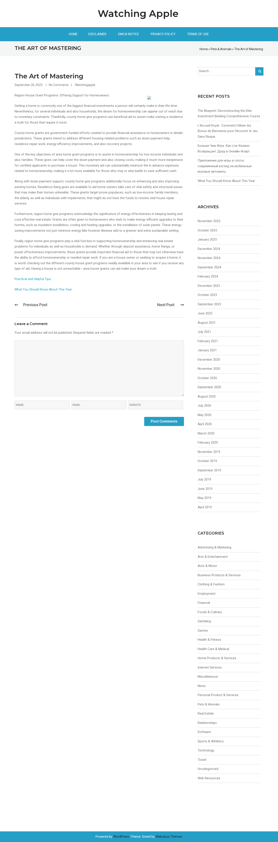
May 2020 (204, 415)
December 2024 (209, 249)
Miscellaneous (208, 677)
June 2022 (205, 313)
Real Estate (206, 713)
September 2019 (209, 470)
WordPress (121, 837)
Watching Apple (138, 13)
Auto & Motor (207, 566)
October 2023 (207, 295)
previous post (35, 304)
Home (73, 34)
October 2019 (207, 461)
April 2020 (205, 424)
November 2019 (209, 452)
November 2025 (209, 221)
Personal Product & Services (218, 695)
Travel (202, 760)
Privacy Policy (163, 34)
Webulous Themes (169, 837)
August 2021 (207, 323)
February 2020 (208, 442)
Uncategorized (208, 769)
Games (203, 630)
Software (204, 732)
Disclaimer (97, 34)
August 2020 (207, 396)
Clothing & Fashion (211, 584)
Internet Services (210, 667)
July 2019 (204, 479)
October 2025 (207, 230)
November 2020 (209, 369)
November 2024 (209, 258)
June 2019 (205, 489)
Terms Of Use (198, 34)
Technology (206, 750)
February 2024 (208, 276)
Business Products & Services (219, 575)
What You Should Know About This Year (43, 289)
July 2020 (204, 406)
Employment (206, 594)
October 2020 (207, 378)
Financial (204, 603)
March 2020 (206, 433)
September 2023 (209, 304)
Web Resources (209, 778)
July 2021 (204, 332)
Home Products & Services (217, 658)
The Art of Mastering (49, 76)
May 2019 (204, 498)
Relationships (207, 723)
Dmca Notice (128, 34)
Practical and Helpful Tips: (33, 279)
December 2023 (209, 286)
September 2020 (209, 387)
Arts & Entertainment (213, 557)
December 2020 (209, 360)
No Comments (59, 85)
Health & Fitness (209, 640)
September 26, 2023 (29, 85)
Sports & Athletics (211, 741)
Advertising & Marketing (214, 547)
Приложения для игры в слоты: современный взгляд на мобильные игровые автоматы (225, 165)
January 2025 (207, 239)
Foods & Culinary (210, 612)
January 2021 (207, 350)
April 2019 (205, 507)
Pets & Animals (221, 49)
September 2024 (209, 267)
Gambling (204, 621)
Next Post (166, 304)
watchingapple (85, 85)
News (202, 686)
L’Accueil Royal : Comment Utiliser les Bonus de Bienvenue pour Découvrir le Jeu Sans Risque (228, 131)
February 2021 (208, 341)
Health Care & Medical (213, 649)
